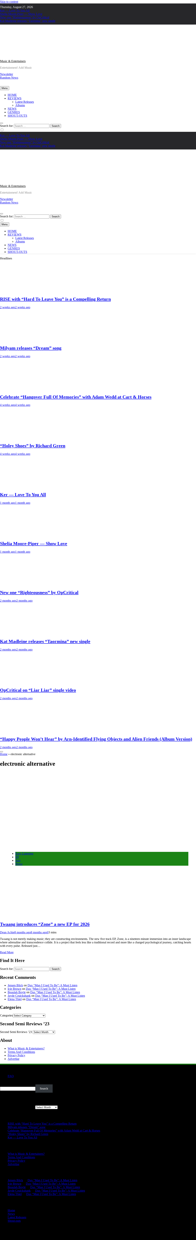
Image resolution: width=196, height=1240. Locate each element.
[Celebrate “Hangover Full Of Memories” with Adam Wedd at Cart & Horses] (22, 388)
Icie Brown (14, 988)
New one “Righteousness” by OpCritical (24, 17)
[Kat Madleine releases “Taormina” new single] (22, 633)
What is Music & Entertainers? (26, 1048)
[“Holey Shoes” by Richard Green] (22, 437)
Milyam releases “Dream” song (30, 348)
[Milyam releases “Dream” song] (22, 340)
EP (17, 857)
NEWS (12, 108)
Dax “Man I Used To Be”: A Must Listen (52, 985)
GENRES (14, 112)
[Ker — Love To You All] (22, 486)
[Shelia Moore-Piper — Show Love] (22, 535)
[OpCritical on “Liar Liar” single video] (22, 682)
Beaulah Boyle (17, 992)
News (18, 863)
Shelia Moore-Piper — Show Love (21, 14)
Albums (20, 105)
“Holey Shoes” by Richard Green (32, 445)
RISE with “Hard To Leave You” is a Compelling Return (55, 299)
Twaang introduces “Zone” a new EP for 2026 (45, 924)
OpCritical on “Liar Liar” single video (38, 690)
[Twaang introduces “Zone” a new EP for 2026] (65, 847)
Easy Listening (24, 853)
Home (3, 754)
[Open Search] (1, 123)
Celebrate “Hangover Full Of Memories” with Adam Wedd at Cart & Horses (75, 396)
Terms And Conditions (21, 1052)
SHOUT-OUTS (17, 115)
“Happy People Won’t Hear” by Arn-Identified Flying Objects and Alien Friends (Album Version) (96, 739)
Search (4, 1082)
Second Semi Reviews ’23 (16, 1032)
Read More (7, 952)
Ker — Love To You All (14, 10)
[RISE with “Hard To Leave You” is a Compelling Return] (22, 291)
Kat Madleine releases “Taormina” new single (27, 20)
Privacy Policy (16, 1055)
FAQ (11, 1076)
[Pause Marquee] (1, 751)
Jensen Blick (15, 985)
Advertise (13, 1058)
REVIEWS (14, 98)
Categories (6, 1015)
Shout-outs (14, 1220)
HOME (12, 95)
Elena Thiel (15, 999)
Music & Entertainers (13, 61)
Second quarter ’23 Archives (17, 1107)
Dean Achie (7, 932)
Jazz (17, 860)
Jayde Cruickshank (19, 995)
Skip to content (9, 1)
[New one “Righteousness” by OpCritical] (22, 584)
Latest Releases (24, 101)
